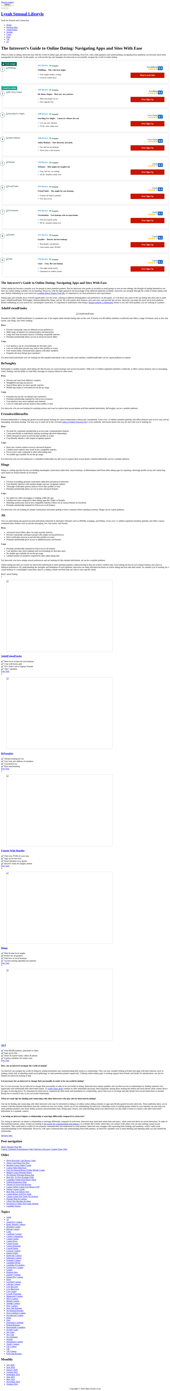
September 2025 (13, 1374)
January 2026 (12, 1370)
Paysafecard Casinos (14, 1315)
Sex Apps (10, 1332)
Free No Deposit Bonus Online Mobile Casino (25, 1170)
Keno (8, 1279)
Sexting (9, 32)
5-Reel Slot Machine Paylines (18, 1201)
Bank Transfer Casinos (15, 1224)
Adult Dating (11, 30)
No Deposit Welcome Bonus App (20, 1175)
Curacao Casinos (13, 1251)
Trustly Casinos (12, 1344)
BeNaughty (7, 753)
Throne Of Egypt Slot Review (18, 1184)
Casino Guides (12, 1239)
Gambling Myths (13, 1263)
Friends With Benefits (13, 850)
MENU (7, 5)
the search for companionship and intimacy (62, 1124)
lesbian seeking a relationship (101, 302)
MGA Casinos (12, 1298)
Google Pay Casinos (14, 1267)
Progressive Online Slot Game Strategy (22, 1204)
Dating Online (12, 1253)
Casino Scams (12, 1243)
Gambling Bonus (13, 1206)
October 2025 (12, 1372)
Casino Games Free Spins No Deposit (22, 1196)
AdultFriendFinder (11, 656)
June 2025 (10, 1377)
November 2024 (13, 1382)
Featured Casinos (13, 1260)
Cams (8, 34)
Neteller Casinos (13, 1303)
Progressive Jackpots (15, 1322)
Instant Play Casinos (14, 1277)
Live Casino (11, 1291)
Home (9, 25)
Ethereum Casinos (13, 1258)
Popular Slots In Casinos (16, 1199)
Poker (8, 1318)
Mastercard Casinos (14, 1296)
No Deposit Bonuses (15, 1310)
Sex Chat (10, 1334)
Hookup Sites (12, 27)
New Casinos (12, 1306)
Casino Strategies (13, 1246)
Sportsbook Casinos (14, 1342)
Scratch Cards (12, 1330)
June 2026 (10, 1367)
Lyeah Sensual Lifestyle (22, 13)
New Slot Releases (14, 1308)
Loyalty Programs (13, 1294)
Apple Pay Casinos (14, 1222)
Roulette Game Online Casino (18, 1165)
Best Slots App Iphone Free (17, 1192)
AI (7, 42)
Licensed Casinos (13, 1282)
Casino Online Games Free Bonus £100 (22, 1187)
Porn (8, 37)
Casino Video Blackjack (16, 1168)
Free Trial (5, 671)
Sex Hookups (12, 1337)
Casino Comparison (14, 1236)
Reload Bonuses (13, 1325)
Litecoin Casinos (13, 1284)
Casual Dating (12, 1248)
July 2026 (10, 1365)
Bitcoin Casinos (13, 1229)
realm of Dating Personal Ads (74, 422)
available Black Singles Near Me (51, 293)
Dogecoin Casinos (14, 1255)
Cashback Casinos (14, 1234)
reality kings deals (55, 1088)
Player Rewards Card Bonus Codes (21, 1160)
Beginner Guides (13, 1227)
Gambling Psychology (15, 1265)
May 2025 (10, 1379)
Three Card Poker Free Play (17, 1163)
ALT (3, 1045)
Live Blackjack (12, 1289)
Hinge (4, 948)
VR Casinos (11, 1351)
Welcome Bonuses (14, 1354)
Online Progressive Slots (16, 1182)
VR (7, 39)
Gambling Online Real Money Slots (21, 1180)
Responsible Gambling (15, 1327)
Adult (8, 1217)
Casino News (12, 1241)
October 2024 (12, 1384)
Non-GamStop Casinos (16, 1313)
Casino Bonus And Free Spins (18, 1194)
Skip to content (7, 2)
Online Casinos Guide (15, 1189)
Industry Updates (13, 1275)
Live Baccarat (12, 1287)
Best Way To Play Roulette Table (20, 1177)
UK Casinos (11, 1346)
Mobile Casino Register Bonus (19, 1172)
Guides (9, 1270)
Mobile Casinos (12, 1301)
